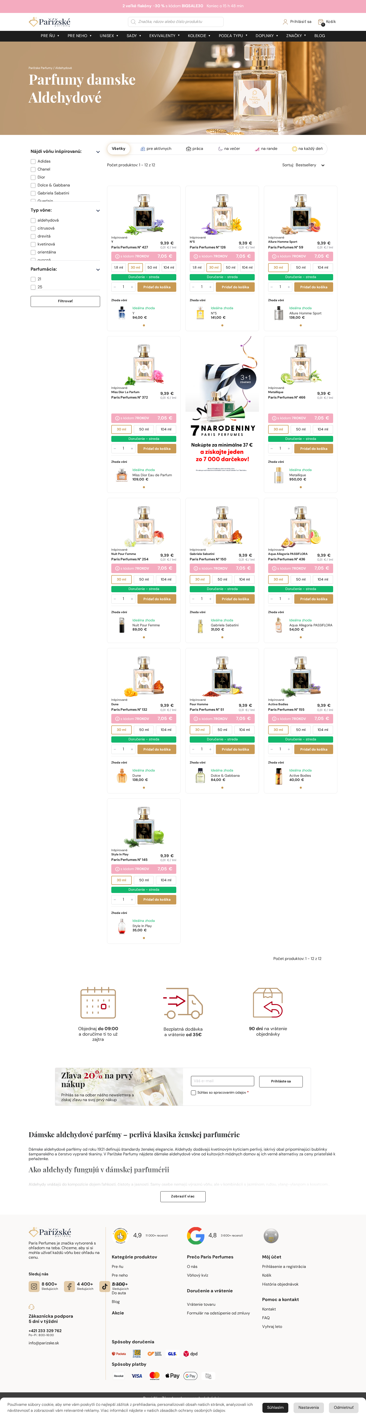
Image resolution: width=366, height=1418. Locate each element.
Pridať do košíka (157, 287)
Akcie (118, 1313)
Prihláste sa (281, 1081)
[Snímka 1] (144, 325)
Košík (266, 1276)
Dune (136, 776)
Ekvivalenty (162, 36)
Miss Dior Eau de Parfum (152, 475)
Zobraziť (183, 1196)
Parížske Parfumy (41, 68)
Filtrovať (65, 301)
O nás (192, 1267)
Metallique (297, 475)
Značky (294, 36)
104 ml (169, 268)
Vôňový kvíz (197, 1276)
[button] (65, 161)
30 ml (135, 268)
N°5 (214, 313)
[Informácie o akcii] (117, 257)
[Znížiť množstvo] (115, 287)
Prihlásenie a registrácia (284, 1267)
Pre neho (77, 36)
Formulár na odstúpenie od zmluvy (218, 1313)
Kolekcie (197, 36)
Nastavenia (309, 1408)
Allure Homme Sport (305, 313)
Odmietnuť (344, 1408)
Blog (319, 36)
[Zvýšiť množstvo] (132, 287)
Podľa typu (231, 36)
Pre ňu (48, 36)
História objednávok (280, 1285)
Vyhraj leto (272, 1327)
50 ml (152, 268)
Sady (132, 36)
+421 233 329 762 (45, 1331)
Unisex (107, 36)
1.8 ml (118, 268)
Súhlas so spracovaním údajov (223, 1092)
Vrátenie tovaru (201, 1305)
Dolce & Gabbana (225, 776)
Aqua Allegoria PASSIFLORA (310, 625)
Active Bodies (300, 776)
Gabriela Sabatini (225, 625)
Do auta (119, 1293)
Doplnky (265, 36)
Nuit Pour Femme (146, 625)
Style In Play (142, 926)
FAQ (266, 1318)
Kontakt (269, 1309)
